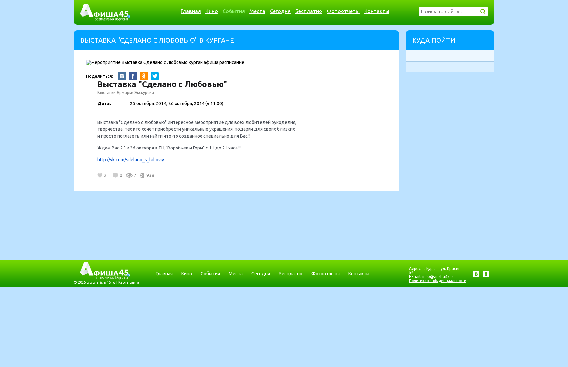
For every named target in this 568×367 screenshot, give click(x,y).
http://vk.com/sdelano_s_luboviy (130, 159)
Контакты (376, 11)
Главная (191, 11)
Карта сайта (128, 282)
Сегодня (280, 11)
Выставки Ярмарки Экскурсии (125, 92)
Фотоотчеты (343, 11)
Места (257, 11)
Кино (211, 11)
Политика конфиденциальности (437, 281)
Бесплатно (308, 11)
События (234, 11)
